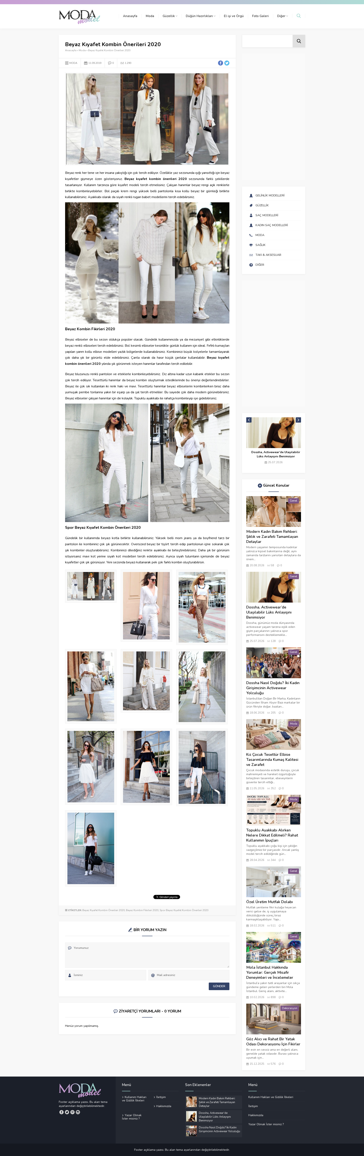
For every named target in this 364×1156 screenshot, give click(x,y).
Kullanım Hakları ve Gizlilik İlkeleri (134, 1099)
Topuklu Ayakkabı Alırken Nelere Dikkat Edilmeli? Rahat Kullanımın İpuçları (272, 835)
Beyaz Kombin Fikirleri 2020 (142, 910)
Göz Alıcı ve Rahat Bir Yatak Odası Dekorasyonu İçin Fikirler (273, 1042)
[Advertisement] (273, 117)
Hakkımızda (163, 1106)
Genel (293, 501)
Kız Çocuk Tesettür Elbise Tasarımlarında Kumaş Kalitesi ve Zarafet (272, 759)
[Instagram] (78, 1112)
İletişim (161, 1097)
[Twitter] (67, 1112)
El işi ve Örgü (234, 16)
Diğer (281, 16)
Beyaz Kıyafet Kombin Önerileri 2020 (103, 910)
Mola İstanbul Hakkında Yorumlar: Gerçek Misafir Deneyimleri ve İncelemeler (269, 972)
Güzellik (169, 16)
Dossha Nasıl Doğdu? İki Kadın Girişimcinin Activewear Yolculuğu (276, 454)
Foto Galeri (260, 16)
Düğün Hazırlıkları (199, 16)
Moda (150, 16)
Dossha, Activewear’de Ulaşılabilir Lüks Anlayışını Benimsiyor (269, 612)
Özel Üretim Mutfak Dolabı (269, 901)
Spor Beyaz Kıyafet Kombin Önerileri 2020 (184, 910)
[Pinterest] (72, 1112)
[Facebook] (61, 1112)
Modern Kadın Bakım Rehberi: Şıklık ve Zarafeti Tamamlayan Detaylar (272, 536)
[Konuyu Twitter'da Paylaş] (226, 63)
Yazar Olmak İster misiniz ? (132, 1116)
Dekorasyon (289, 1008)
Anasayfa (130, 16)
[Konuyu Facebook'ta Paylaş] (220, 63)
